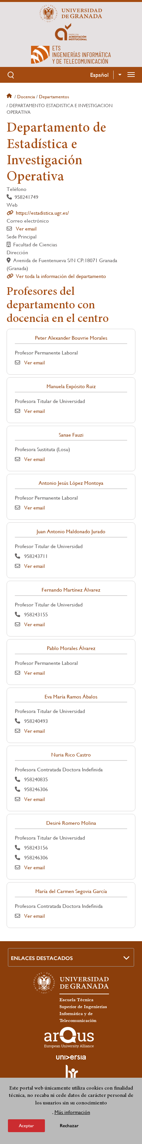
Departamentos (54, 96)
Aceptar (26, 1125)
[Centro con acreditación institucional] (71, 31)
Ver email (26, 229)
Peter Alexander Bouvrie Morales (71, 338)
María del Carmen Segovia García (71, 891)
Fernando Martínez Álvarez (71, 590)
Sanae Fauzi (71, 435)
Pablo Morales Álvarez (71, 648)
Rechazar (69, 1126)
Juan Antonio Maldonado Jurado (71, 531)
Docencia (26, 96)
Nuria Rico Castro (71, 755)
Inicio (10, 96)
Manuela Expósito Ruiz (71, 386)
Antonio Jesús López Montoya (71, 483)
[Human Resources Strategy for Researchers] (71, 1075)
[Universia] (71, 1057)
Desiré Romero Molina (71, 823)
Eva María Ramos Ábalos (71, 697)
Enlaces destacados (42, 958)
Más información (72, 1112)
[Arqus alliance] (69, 1037)
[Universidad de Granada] (71, 13)
